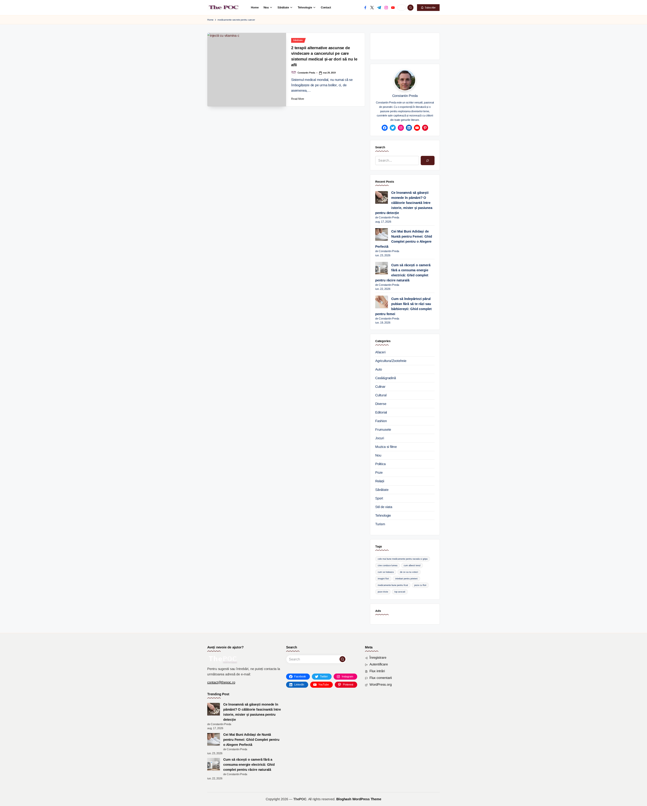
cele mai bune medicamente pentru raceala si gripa (402, 559)
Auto (378, 369)
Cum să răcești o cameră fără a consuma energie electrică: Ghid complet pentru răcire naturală (402, 272)
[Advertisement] (436, 45)
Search (380, 147)
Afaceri (380, 352)
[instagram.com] (386, 7)
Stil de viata (383, 507)
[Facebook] (385, 128)
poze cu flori (420, 585)
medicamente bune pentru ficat (393, 585)
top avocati (399, 591)
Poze (379, 472)
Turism (380, 524)
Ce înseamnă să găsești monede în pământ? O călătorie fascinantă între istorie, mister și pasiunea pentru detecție (403, 203)
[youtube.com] (393, 7)
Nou (378, 455)
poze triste (383, 591)
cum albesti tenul (412, 565)
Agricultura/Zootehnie (390, 361)
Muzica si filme (386, 447)
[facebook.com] (365, 7)
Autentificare (378, 664)
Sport (379, 498)
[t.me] (379, 7)
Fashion (381, 421)
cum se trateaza (386, 572)
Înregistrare (377, 657)
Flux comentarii (380, 678)
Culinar (380, 386)
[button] (428, 7)
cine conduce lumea (387, 565)
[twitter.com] (372, 7)
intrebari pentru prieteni (406, 578)
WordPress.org (380, 684)
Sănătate (298, 40)
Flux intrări (377, 671)
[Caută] (428, 160)
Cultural (380, 395)
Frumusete (383, 429)
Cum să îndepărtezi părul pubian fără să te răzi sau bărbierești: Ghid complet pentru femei (403, 306)
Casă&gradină (385, 378)
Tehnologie (383, 515)
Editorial (381, 412)
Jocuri (379, 438)
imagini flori (383, 578)
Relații (379, 481)
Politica (380, 464)
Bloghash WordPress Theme (358, 799)
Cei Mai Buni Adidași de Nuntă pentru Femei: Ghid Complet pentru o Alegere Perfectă (403, 239)
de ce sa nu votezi (409, 572)
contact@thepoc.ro (221, 682)
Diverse (380, 404)
